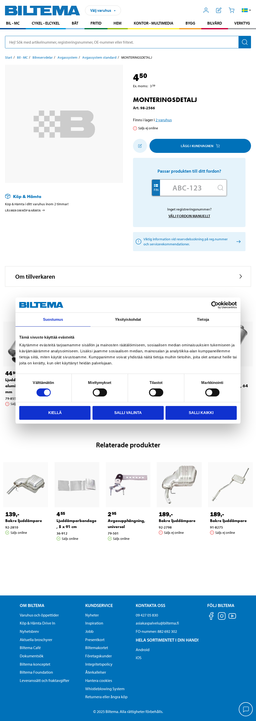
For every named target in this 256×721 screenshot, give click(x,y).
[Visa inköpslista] (218, 10)
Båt (75, 23)
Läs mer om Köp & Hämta (23, 210)
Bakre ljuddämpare (23, 520)
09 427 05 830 (147, 614)
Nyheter (92, 614)
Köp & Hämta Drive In (37, 623)
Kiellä (55, 412)
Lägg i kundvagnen (197, 146)
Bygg (190, 23)
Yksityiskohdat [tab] (128, 319)
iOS (139, 657)
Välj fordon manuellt (189, 216)
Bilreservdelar (42, 57)
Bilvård (214, 23)
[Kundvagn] (231, 10)
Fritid (96, 23)
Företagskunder (98, 655)
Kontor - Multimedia (153, 23)
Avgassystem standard (99, 57)
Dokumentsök (32, 655)
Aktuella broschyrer (36, 639)
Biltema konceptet (35, 664)
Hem (118, 23)
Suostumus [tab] (53, 319)
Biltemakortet (96, 647)
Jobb (89, 631)
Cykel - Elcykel (46, 23)
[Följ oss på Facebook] (211, 617)
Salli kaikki (201, 412)
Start (8, 57)
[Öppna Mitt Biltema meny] (206, 10)
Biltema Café (30, 647)
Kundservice (99, 605)
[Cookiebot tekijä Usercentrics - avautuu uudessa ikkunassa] (215, 305)
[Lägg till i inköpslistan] (140, 146)
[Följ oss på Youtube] (232, 618)
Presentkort (94, 639)
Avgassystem (68, 57)
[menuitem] (13, 23)
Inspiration (94, 623)
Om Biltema (32, 605)
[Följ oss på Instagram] (222, 617)
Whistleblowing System (104, 688)
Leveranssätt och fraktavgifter (44, 680)
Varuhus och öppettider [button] (39, 614)
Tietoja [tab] (203, 319)
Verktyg (242, 23)
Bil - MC (13, 23)
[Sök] (244, 42)
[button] (246, 10)
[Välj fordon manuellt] (237, 241)
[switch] (100, 392)
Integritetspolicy (98, 664)
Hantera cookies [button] (98, 680)
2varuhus (164, 119)
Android (143, 649)
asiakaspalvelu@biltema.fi (157, 623)
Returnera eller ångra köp (106, 696)
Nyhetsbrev (29, 631)
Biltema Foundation (36, 672)
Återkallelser (95, 672)
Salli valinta (128, 412)
